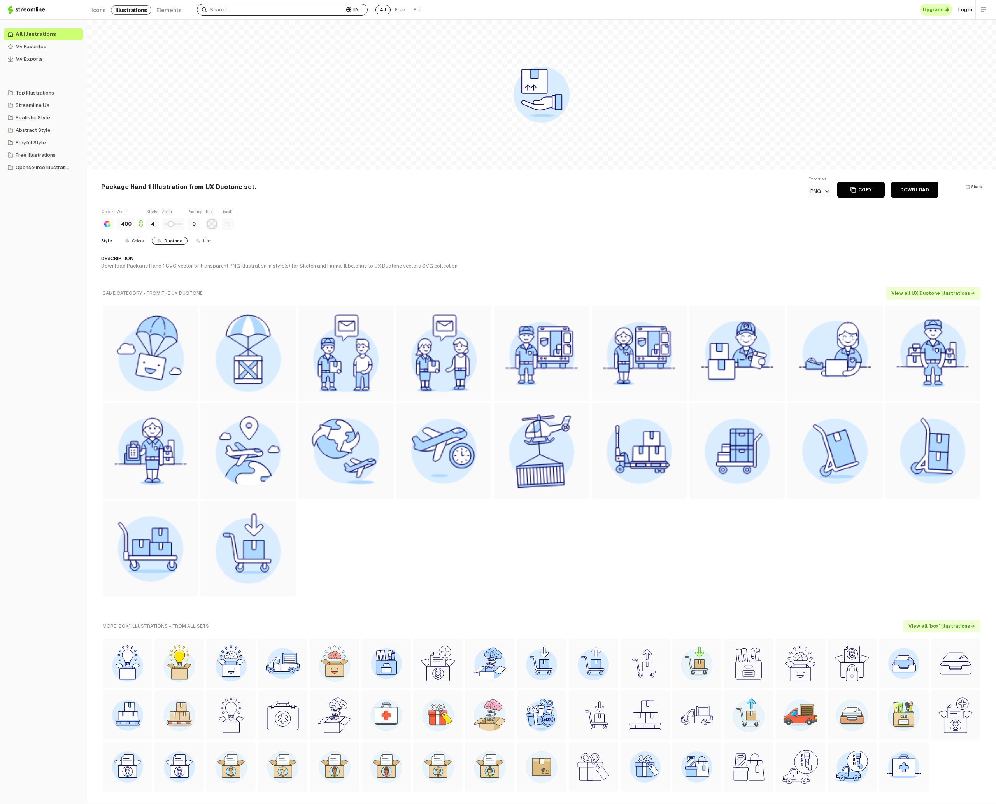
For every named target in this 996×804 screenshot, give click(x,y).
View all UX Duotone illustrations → (933, 293)
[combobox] (270, 9)
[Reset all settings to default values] (227, 224)
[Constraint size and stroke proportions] (141, 220)
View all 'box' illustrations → (941, 626)
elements (169, 10)
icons (98, 10)
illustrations (131, 10)
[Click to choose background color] (212, 224)
